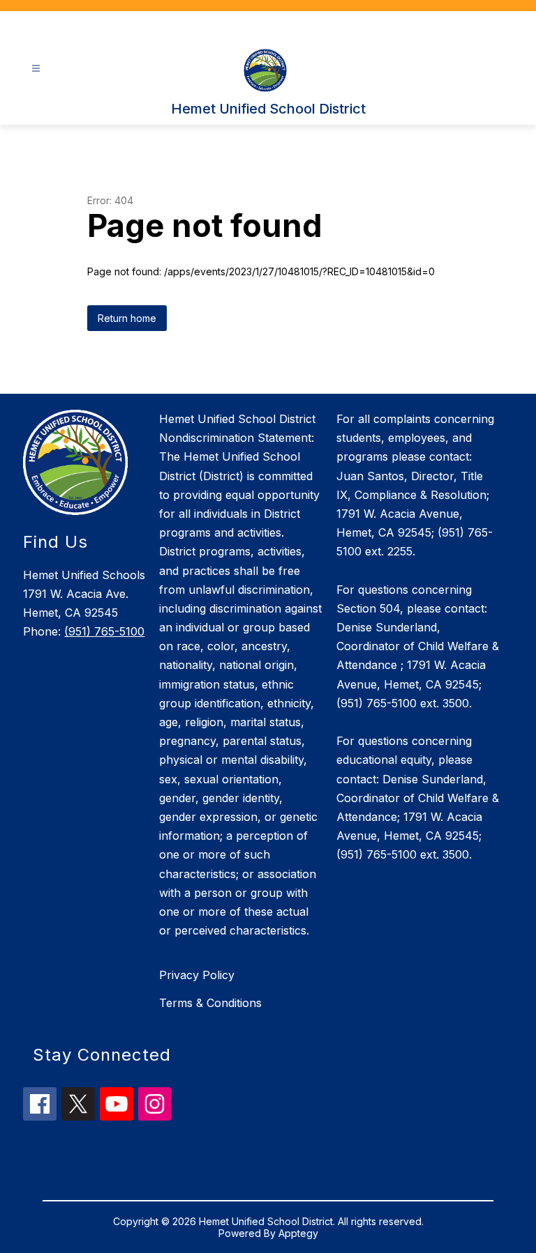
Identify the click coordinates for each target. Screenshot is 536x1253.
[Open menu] (36, 69)
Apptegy (298, 1233)
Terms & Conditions (210, 1003)
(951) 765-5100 (104, 631)
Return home (127, 318)
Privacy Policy (196, 975)
